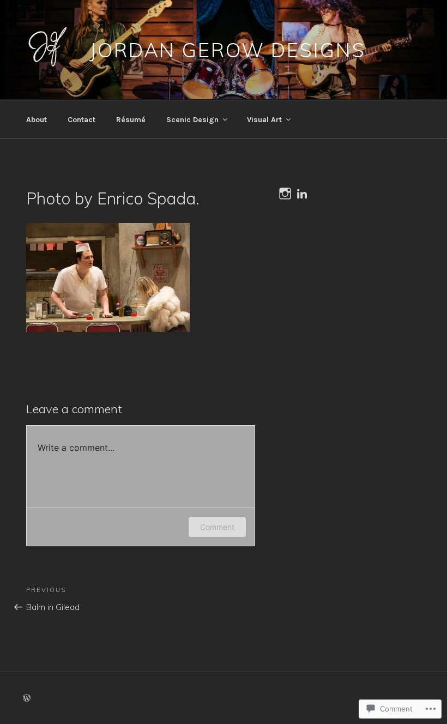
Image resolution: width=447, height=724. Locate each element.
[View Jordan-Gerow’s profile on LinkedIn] (302, 193)
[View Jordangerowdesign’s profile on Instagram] (285, 193)
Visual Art (264, 119)
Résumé (131, 119)
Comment (217, 527)
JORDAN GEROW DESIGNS (227, 50)
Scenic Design (192, 119)
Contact (81, 119)
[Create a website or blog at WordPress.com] (27, 698)
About (36, 119)
